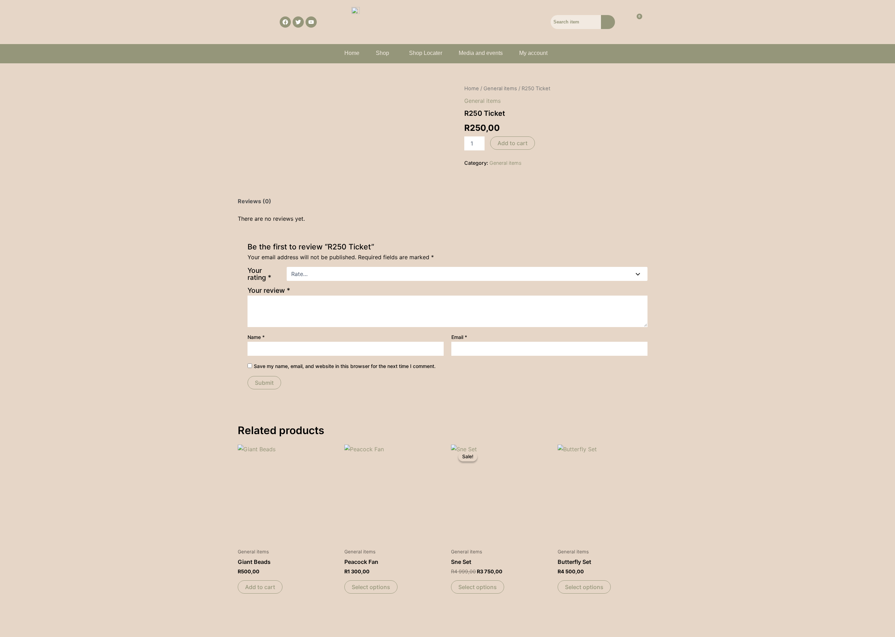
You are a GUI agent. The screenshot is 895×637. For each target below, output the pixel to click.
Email (459, 337)
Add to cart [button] (260, 586)
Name (256, 337)
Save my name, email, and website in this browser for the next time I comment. (345, 366)
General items (500, 88)
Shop (382, 53)
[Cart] (635, 22)
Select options (371, 586)
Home (351, 53)
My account (533, 53)
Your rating (259, 274)
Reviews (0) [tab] (254, 201)
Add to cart (512, 143)
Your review (269, 290)
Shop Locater (425, 53)
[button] (384, 53)
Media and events (481, 53)
